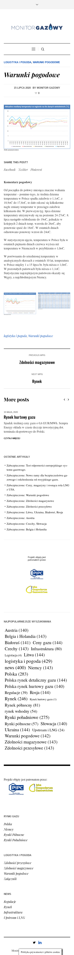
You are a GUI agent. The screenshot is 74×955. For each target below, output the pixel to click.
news (15, 667)
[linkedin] (40, 942)
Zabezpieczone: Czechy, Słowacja (27, 523)
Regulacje (16, 692)
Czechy (17, 649)
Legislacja (13, 655)
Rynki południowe (27, 717)
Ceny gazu (47, 642)
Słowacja (54, 723)
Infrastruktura (46, 648)
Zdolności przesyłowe (29, 748)
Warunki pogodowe (46, 62)
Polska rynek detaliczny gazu (36, 680)
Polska (16, 674)
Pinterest (36, 170)
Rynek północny (22, 705)
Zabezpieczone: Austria (21, 518)
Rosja (40, 692)
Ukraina (17, 730)
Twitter (23, 170)
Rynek (37, 381)
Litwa (34, 655)
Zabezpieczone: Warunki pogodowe (28, 495)
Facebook (10, 170)
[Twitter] (34, 942)
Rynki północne (21, 723)
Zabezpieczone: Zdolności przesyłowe (29, 506)
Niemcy (40, 668)
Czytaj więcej (12, 438)
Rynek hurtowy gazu (19, 417)
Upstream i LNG (48, 729)
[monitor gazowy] (37, 27)
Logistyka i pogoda (17, 62)
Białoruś (18, 642)
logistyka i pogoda (15, 336)
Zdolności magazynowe (37, 362)
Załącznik (10, 879)
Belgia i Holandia (25, 636)
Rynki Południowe (16, 840)
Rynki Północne (14, 835)
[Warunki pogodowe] (37, 128)
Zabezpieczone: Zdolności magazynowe (30, 501)
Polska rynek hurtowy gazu (34, 686)
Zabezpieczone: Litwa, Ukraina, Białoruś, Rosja (35, 512)
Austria (16, 630)
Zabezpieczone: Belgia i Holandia (27, 529)
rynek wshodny (21, 711)
